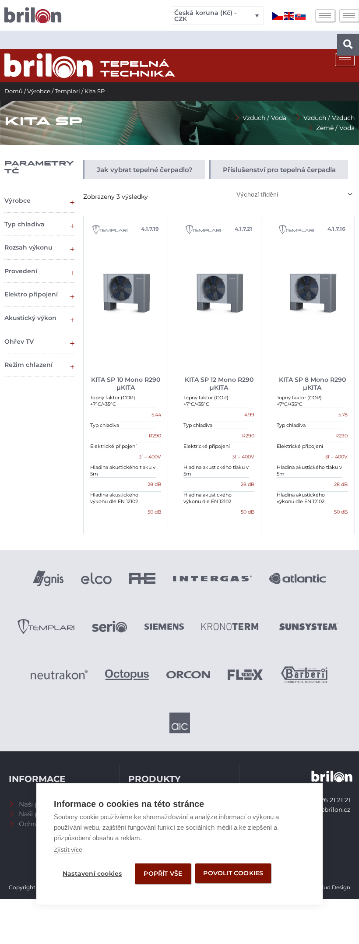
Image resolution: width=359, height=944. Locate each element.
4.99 (249, 415)
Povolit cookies (233, 873)
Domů (13, 91)
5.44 (156, 415)
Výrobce (38, 91)
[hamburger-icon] (325, 15)
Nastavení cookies (92, 873)
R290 (155, 436)
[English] (289, 15)
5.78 (343, 415)
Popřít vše (163, 873)
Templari (67, 91)
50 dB (154, 512)
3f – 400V (150, 457)
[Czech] (278, 15)
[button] (348, 45)
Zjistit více (68, 849)
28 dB (154, 484)
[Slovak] (300, 15)
